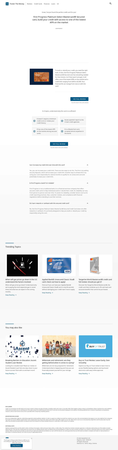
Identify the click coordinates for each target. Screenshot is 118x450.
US (58, 4)
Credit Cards (38, 4)
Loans (53, 4)
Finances (47, 4)
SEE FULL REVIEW (79, 99)
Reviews (29, 4)
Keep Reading (17, 445)
